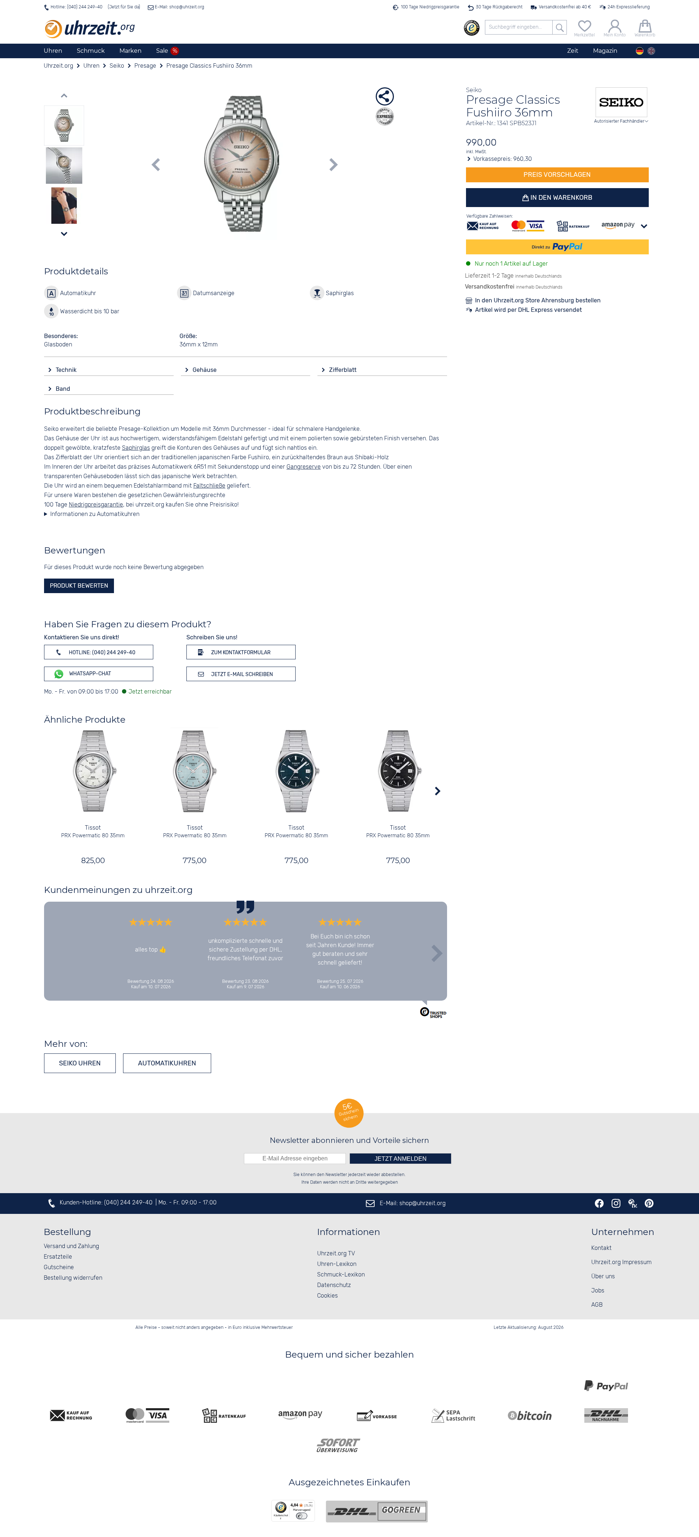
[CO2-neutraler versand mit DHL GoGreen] (377, 1511)
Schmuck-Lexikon (341, 1275)
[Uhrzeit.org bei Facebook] (599, 1203)
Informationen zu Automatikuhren (94, 514)
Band (64, 388)
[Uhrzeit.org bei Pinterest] (649, 1203)
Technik (67, 369)
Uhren (53, 50)
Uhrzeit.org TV (336, 1254)
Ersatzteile (58, 1257)
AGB (597, 1305)
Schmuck (91, 50)
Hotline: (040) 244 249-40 (76, 7)
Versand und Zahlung (71, 1246)
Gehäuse (205, 369)
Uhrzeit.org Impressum (621, 1262)
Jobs (597, 1291)
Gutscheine (59, 1267)
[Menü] (310, 1504)
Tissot (93, 828)
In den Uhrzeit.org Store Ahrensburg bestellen (538, 300)
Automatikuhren (167, 1063)
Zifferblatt (343, 369)
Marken (130, 50)
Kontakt (601, 1248)
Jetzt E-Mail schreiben (241, 674)
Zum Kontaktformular (240, 653)
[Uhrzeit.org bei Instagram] (616, 1203)
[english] (651, 51)
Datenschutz (334, 1285)
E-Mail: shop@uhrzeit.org (179, 7)
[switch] (301, 1516)
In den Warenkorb (560, 198)
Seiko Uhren (80, 1063)
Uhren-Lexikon (336, 1264)
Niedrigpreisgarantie (96, 505)
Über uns (603, 1276)
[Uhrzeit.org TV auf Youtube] (633, 1203)
